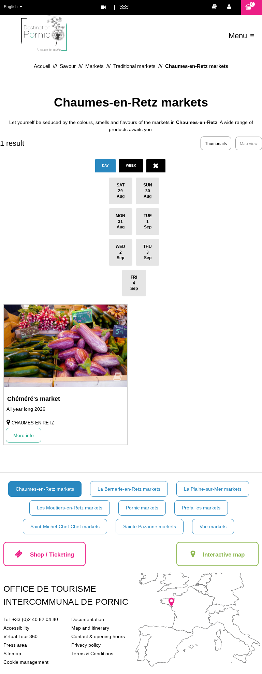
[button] (251, 7)
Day (105, 165)
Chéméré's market (33, 398)
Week (131, 165)
